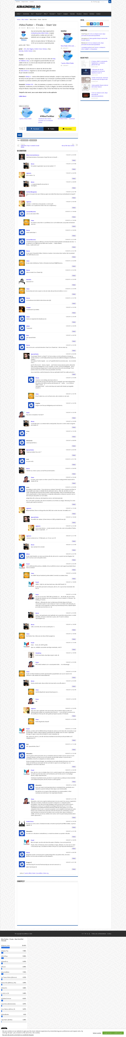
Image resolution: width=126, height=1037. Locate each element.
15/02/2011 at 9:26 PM (71, 699)
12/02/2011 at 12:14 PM (70, 239)
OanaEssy (38, 653)
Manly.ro (28, 76)
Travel (58, 14)
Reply (74, 160)
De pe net (38, 14)
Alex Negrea (30, 49)
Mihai (28, 554)
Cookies (109, 933)
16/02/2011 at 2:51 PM (71, 831)
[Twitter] (95, 2)
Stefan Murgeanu (31, 192)
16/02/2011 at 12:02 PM (70, 770)
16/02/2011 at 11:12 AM (70, 744)
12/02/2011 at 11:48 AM (70, 211)
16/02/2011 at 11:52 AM (70, 753)
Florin (28, 230)
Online (18, 14)
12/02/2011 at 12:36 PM (70, 279)
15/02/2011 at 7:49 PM (71, 653)
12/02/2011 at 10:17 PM (70, 459)
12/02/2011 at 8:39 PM (71, 449)
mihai (28, 316)
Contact (32, 1)
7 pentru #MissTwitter (67, 63)
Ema (27, 335)
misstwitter (33, 140)
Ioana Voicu (29, 821)
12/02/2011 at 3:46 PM (71, 326)
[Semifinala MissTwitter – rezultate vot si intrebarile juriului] (47, 113)
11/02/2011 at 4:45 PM (71, 201)
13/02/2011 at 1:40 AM (71, 517)
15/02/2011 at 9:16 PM (71, 671)
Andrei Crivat (38, 49)
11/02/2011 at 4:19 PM (71, 163)
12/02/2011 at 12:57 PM (70, 298)
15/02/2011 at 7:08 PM (71, 582)
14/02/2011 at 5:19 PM (71, 544)
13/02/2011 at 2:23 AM (71, 526)
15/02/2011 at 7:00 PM (71, 624)
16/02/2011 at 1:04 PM (71, 785)
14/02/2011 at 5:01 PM (71, 394)
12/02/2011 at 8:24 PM (71, 354)
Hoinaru (44, 49)
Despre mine (25, 1)
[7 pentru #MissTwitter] (28, 113)
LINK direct (22, 96)
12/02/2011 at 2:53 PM (71, 307)
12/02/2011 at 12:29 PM (70, 270)
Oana (27, 412)
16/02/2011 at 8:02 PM (71, 852)
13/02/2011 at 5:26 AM (71, 477)
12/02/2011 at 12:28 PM (70, 260)
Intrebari (92, 14)
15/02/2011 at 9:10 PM (71, 594)
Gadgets (65, 14)
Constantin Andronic (86, 47)
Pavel (28, 564)
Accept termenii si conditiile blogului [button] (113, 1033)
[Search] (109, 1)
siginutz (28, 173)
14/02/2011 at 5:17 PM (71, 535)
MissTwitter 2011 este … (68, 46)
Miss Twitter (25, 19)
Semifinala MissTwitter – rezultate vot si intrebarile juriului (45, 120)
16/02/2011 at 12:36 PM (70, 708)
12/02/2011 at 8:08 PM (71, 440)
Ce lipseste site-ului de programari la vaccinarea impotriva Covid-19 (98, 71)
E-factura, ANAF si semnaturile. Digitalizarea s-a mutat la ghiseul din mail (100, 63)
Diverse (86, 14)
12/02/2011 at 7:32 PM (71, 431)
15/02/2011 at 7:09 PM (71, 633)
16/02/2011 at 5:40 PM (71, 840)
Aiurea (21, 51)
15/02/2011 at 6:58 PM (71, 573)
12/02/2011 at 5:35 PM (71, 345)
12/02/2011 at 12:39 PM (70, 288)
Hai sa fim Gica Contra (68, 145)
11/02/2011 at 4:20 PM (71, 173)
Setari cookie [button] (97, 1033)
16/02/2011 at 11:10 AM (70, 728)
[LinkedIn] (97, 2)
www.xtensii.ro (25, 70)
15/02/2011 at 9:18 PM (71, 613)
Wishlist (18, 1)
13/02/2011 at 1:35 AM (71, 508)
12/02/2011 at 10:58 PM (70, 487)
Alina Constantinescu (32, 155)
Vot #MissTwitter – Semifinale (66, 118)
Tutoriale (72, 14)
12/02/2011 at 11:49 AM (70, 220)
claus (32, 220)
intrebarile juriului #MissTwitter (40, 33)
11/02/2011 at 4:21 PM (71, 191)
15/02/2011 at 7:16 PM (71, 642)
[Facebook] (93, 2)
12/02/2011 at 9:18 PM (71, 377)
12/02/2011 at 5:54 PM (71, 421)
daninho (28, 279)
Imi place (79, 14)
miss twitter (24, 140)
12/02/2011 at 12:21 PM (70, 251)
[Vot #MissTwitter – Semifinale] (66, 113)
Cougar (28, 307)
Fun (32, 14)
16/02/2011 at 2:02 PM (71, 821)
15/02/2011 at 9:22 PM (71, 689)
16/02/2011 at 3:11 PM (71, 799)
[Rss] (91, 2)
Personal (52, 14)
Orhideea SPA (29, 84)
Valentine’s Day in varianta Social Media (30, 146)
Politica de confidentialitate (99, 933)
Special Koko (35, 354)
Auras (32, 164)
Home (18, 19)
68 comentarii (41, 28)
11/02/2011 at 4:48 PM (71, 182)
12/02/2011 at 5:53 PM (71, 412)
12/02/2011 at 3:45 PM (71, 316)
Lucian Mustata (31, 211)
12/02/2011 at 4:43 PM (71, 335)
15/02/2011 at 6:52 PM (71, 563)
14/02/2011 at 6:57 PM (71, 554)
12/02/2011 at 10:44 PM (70, 468)
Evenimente (26, 14)
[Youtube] (99, 2)
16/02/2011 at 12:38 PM (70, 719)
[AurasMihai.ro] (28, 7)
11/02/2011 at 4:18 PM (71, 155)
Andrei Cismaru (28, 51)
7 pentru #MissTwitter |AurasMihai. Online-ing (36, 873)
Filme (45, 14)
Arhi (25, 49)
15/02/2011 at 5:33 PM (71, 403)
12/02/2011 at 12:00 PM (70, 230)
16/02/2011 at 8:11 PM (71, 862)
